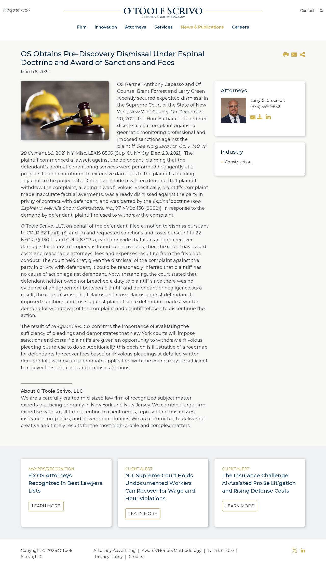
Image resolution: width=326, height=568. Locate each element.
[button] (321, 11)
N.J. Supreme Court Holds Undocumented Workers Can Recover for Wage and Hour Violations (160, 486)
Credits (136, 556)
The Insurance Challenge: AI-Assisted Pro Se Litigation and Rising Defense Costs (259, 483)
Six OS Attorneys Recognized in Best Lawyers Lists (65, 483)
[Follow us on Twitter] (294, 551)
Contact (307, 10)
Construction (238, 162)
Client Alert (138, 469)
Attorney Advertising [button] (114, 550)
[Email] (294, 54)
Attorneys (135, 27)
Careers (240, 27)
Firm (82, 27)
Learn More (46, 506)
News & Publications (202, 27)
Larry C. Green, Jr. (267, 100)
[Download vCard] (260, 117)
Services (163, 27)
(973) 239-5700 (16, 10)
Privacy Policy (109, 556)
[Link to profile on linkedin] (268, 117)
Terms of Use (220, 550)
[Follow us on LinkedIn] (303, 551)
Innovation (106, 27)
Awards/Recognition (51, 469)
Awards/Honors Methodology (171, 550)
